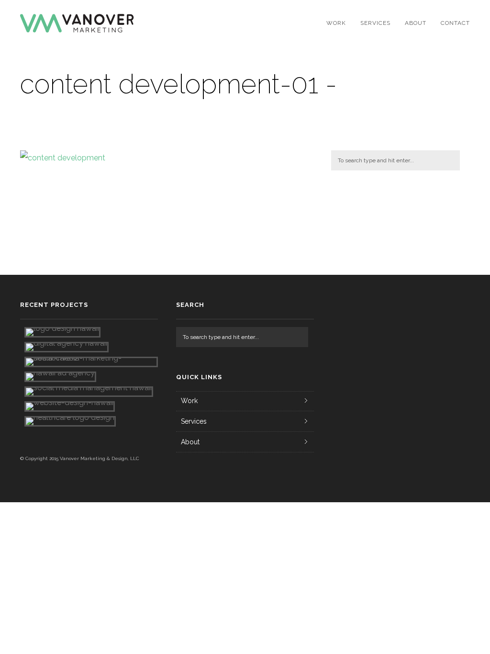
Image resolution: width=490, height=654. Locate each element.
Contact (455, 23)
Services (375, 23)
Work (336, 23)
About (415, 23)
